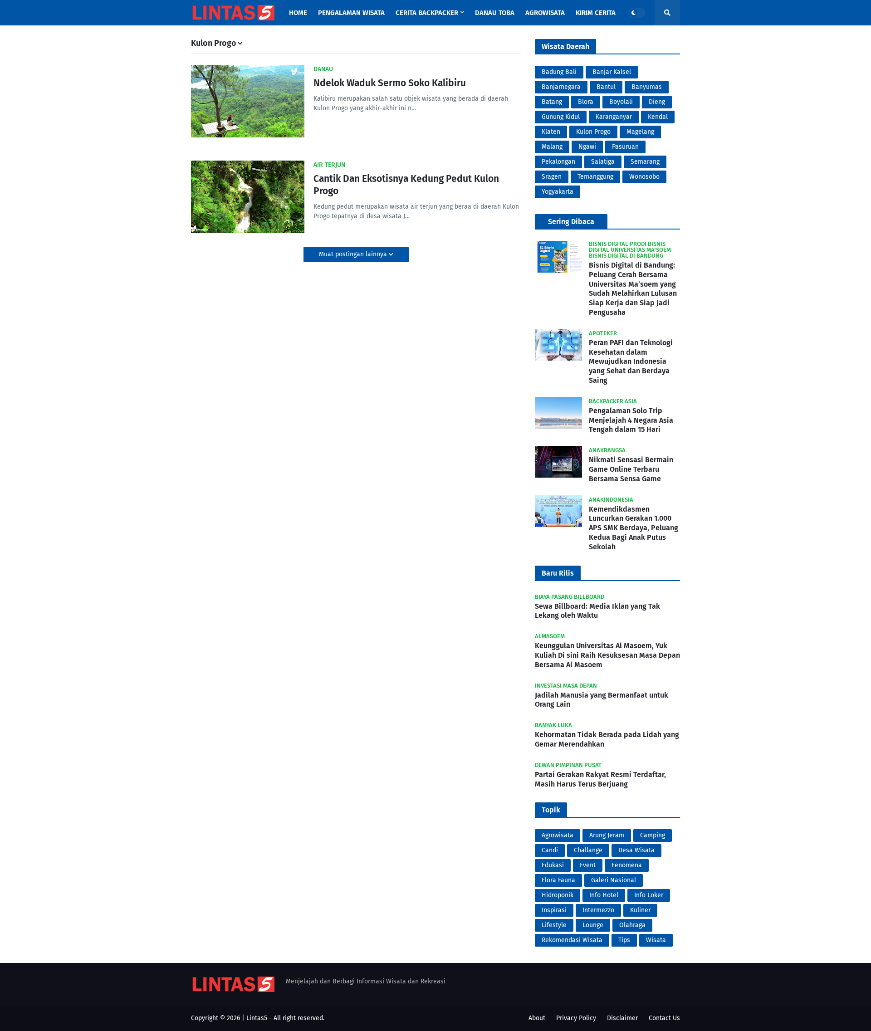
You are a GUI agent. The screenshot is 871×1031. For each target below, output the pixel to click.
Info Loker (648, 895)
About (536, 1018)
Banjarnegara (561, 87)
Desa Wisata (636, 850)
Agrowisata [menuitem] (545, 13)
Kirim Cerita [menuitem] (596, 13)
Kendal (658, 117)
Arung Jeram (606, 835)
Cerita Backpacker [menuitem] (427, 13)
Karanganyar (614, 117)
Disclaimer (622, 1018)
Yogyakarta (557, 191)
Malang (552, 147)
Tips (624, 940)
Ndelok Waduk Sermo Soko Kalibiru (389, 83)
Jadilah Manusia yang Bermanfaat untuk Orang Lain (601, 700)
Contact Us (664, 1018)
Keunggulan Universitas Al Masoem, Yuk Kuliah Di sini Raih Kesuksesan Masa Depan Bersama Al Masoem (607, 655)
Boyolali (621, 102)
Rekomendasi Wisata (572, 940)
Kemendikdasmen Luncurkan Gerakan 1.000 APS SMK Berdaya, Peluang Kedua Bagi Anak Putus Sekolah (633, 528)
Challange (588, 850)
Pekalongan (558, 162)
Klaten (551, 132)
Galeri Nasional (613, 880)
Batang (552, 102)
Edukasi (553, 865)
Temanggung (595, 177)
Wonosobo (644, 177)
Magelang (640, 132)
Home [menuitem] (298, 13)
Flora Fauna (558, 880)
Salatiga (603, 162)
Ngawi (587, 147)
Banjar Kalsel (611, 72)
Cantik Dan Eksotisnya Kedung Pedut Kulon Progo (406, 185)
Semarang (645, 162)
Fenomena (627, 865)
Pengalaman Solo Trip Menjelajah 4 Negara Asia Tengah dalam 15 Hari (631, 420)
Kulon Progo (593, 132)
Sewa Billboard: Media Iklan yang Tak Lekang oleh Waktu (597, 611)
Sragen (552, 177)
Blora (585, 102)
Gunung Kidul (561, 117)
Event (588, 865)
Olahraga (632, 925)
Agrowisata (557, 835)
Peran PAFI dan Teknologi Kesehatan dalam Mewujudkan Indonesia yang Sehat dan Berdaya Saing (631, 361)
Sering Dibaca (571, 221)
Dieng (657, 102)
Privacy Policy (576, 1018)
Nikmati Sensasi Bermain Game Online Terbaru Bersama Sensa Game (631, 469)
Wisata (656, 940)
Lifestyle (554, 925)
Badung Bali (559, 72)
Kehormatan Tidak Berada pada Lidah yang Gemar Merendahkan (607, 739)
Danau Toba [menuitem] (494, 13)
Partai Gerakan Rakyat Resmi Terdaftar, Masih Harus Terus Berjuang (600, 779)
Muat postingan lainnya (354, 254)
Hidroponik (557, 895)
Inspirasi (554, 910)
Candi (550, 850)
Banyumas (646, 87)
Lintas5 (256, 1018)
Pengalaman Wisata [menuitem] (351, 13)
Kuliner (640, 910)
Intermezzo (598, 910)
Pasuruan (625, 147)
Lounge (592, 925)
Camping (652, 835)
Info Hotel (603, 895)
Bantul (606, 87)
